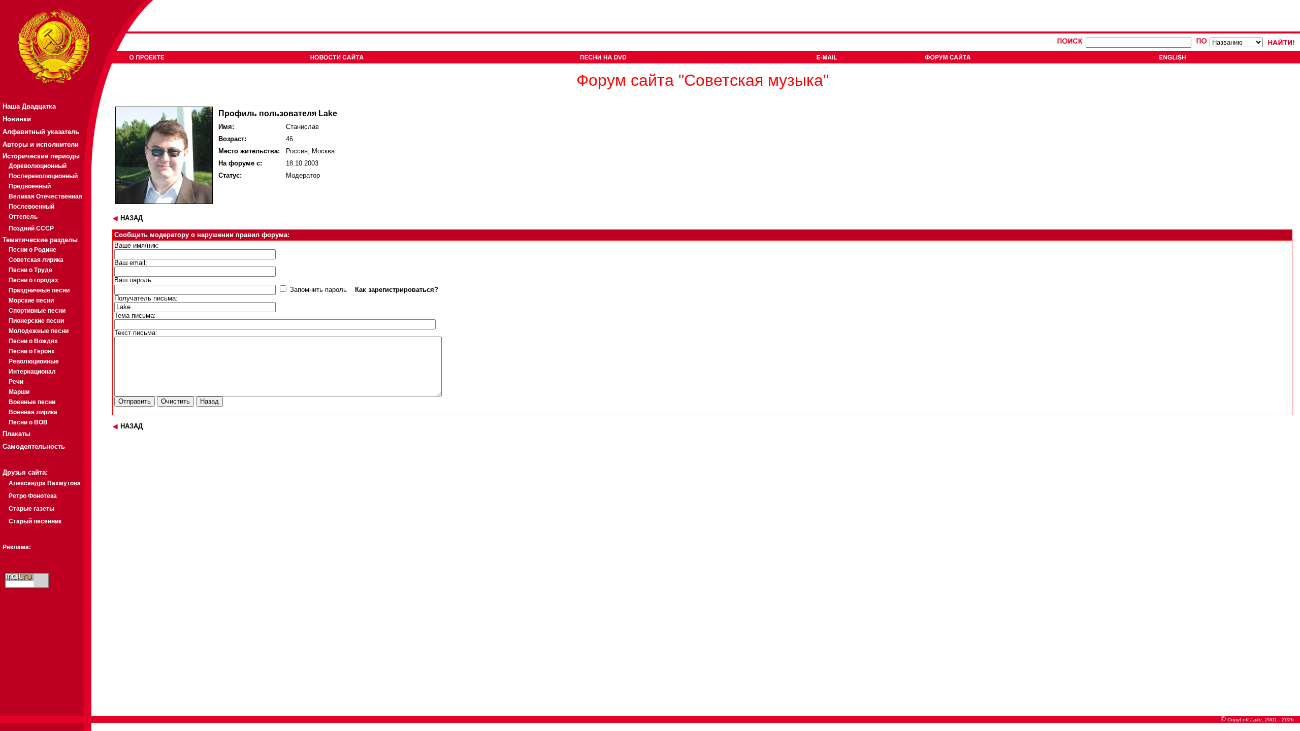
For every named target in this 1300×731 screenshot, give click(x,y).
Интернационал (32, 371)
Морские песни (31, 300)
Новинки (17, 119)
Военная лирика (33, 412)
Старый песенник (35, 521)
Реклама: (17, 547)
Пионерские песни (36, 320)
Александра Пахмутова (45, 483)
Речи (16, 381)
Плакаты (16, 434)
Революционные (34, 361)
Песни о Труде (30, 270)
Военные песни (32, 402)
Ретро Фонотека (33, 496)
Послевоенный (31, 206)
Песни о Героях (32, 351)
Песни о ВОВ (28, 422)
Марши (19, 391)
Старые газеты (31, 508)
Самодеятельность (34, 446)
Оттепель (23, 216)
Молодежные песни (39, 331)
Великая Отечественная (45, 196)
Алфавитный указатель (41, 132)
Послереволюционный (43, 176)
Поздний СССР (31, 228)
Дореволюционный (38, 166)
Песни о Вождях (33, 341)
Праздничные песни (39, 290)
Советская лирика (36, 259)
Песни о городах (33, 280)
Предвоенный (30, 186)
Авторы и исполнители (41, 144)
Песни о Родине (32, 249)
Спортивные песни (37, 310)
